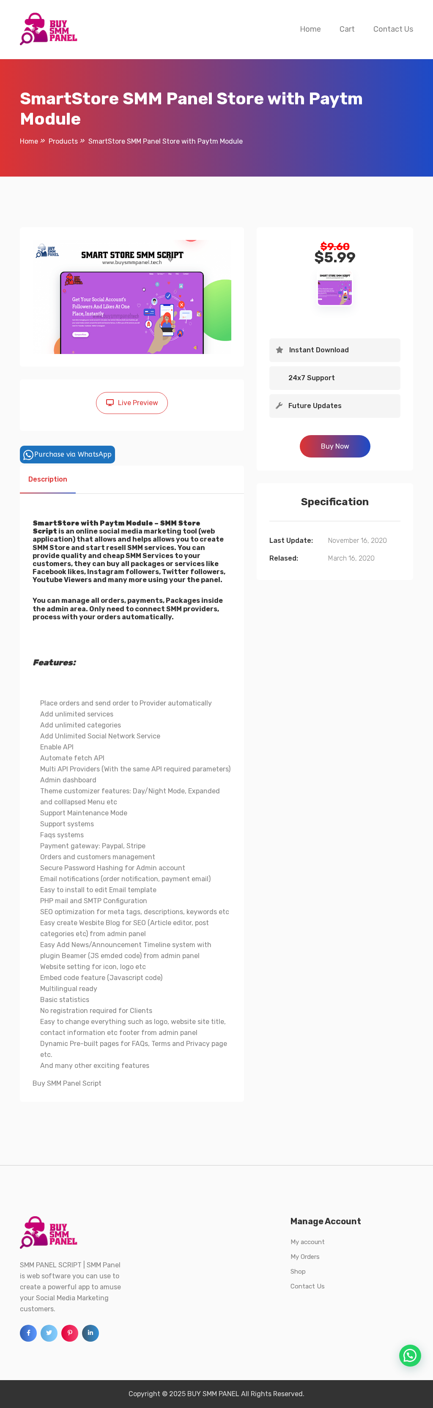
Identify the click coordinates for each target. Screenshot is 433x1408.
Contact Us (393, 29)
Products (63, 141)
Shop (298, 1271)
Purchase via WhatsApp (73, 454)
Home (310, 29)
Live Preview (138, 403)
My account (307, 1242)
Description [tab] (47, 479)
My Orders (305, 1257)
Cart (347, 29)
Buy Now (335, 446)
